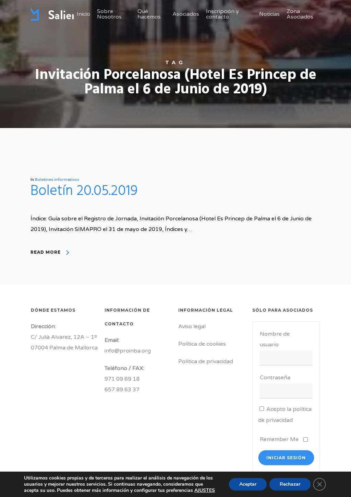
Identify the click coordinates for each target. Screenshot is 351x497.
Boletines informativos (57, 179)
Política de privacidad (205, 361)
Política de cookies (202, 343)
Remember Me (279, 439)
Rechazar (290, 484)
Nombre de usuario (275, 339)
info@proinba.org (128, 350)
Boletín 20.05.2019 (84, 191)
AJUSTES (204, 490)
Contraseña (275, 377)
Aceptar (247, 484)
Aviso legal (192, 326)
